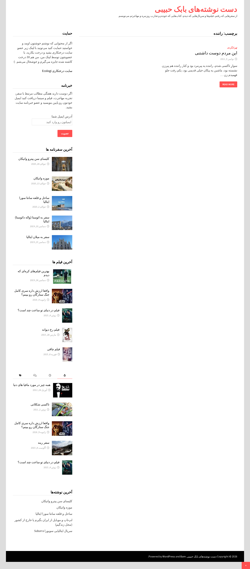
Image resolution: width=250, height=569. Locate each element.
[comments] (35, 375)
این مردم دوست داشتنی (216, 52)
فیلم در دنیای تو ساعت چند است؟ (39, 310)
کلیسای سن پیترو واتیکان (33, 158)
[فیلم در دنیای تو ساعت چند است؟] (67, 311)
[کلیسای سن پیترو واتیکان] (62, 159)
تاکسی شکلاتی (40, 404)
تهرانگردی (232, 47)
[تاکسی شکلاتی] (62, 405)
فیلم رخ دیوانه (51, 329)
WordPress (168, 556)
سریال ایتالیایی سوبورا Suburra (53, 531)
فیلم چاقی (53, 349)
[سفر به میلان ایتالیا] (62, 237)
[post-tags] (20, 375)
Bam (183, 556)
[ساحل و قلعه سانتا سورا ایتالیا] (62, 198)
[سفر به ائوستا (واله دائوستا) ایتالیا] (62, 218)
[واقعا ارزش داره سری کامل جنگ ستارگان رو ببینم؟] (62, 291)
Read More (228, 84)
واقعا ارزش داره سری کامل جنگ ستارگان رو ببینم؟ (31, 292)
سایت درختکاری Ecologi (57, 71)
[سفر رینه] (62, 443)
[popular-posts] (64, 375)
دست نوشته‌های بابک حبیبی (196, 9)
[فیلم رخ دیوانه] (67, 330)
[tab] (64, 375)
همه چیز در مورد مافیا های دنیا (32, 385)
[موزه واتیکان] (62, 179)
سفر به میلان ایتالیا (37, 237)
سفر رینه (43, 442)
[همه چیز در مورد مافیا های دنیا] (62, 385)
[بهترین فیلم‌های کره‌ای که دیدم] (62, 272)
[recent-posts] (50, 375)
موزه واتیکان (41, 178)
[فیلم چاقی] (67, 350)
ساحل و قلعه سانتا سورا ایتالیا (54, 514)
